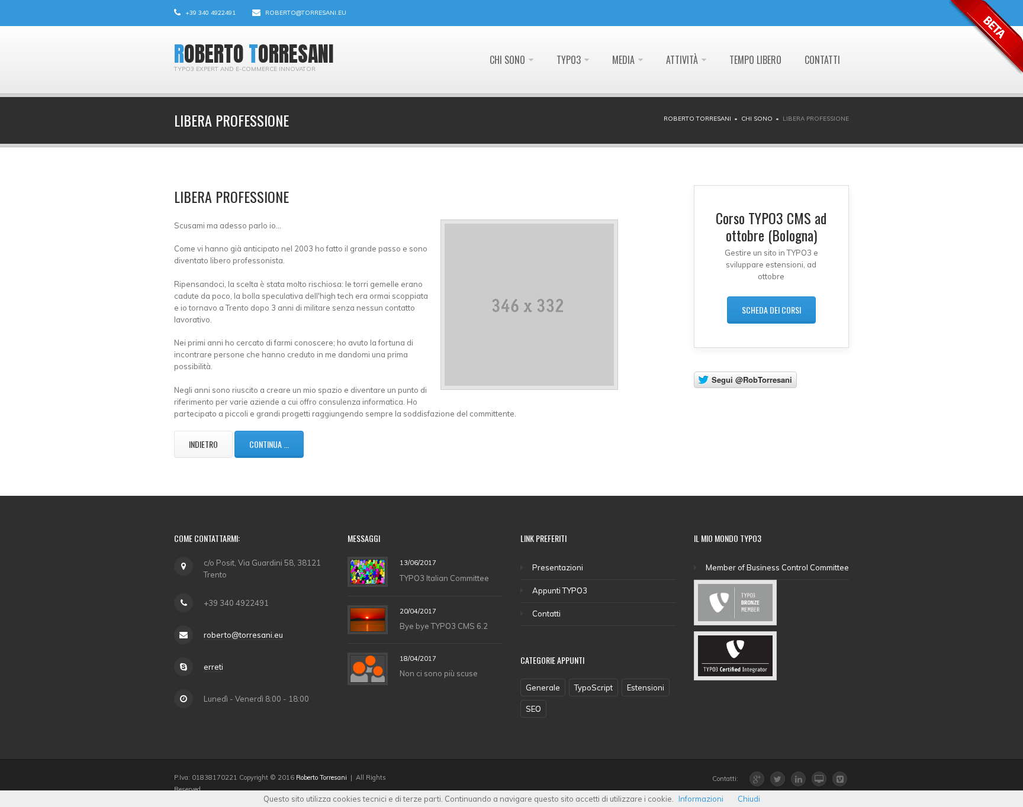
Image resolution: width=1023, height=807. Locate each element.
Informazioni (700, 798)
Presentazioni (557, 567)
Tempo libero (755, 60)
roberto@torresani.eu (305, 13)
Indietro (203, 444)
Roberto (209, 53)
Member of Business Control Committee (777, 567)
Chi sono (507, 60)
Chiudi (749, 798)
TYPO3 (568, 60)
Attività (682, 60)
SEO (533, 709)
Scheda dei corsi (771, 310)
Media (623, 60)
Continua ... (269, 444)
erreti (213, 667)
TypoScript (593, 687)
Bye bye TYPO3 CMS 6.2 (444, 626)
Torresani (291, 53)
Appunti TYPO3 (559, 590)
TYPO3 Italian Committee (444, 578)
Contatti (822, 60)
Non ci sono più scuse (439, 673)
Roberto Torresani (697, 118)
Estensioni (645, 687)
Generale (543, 687)
